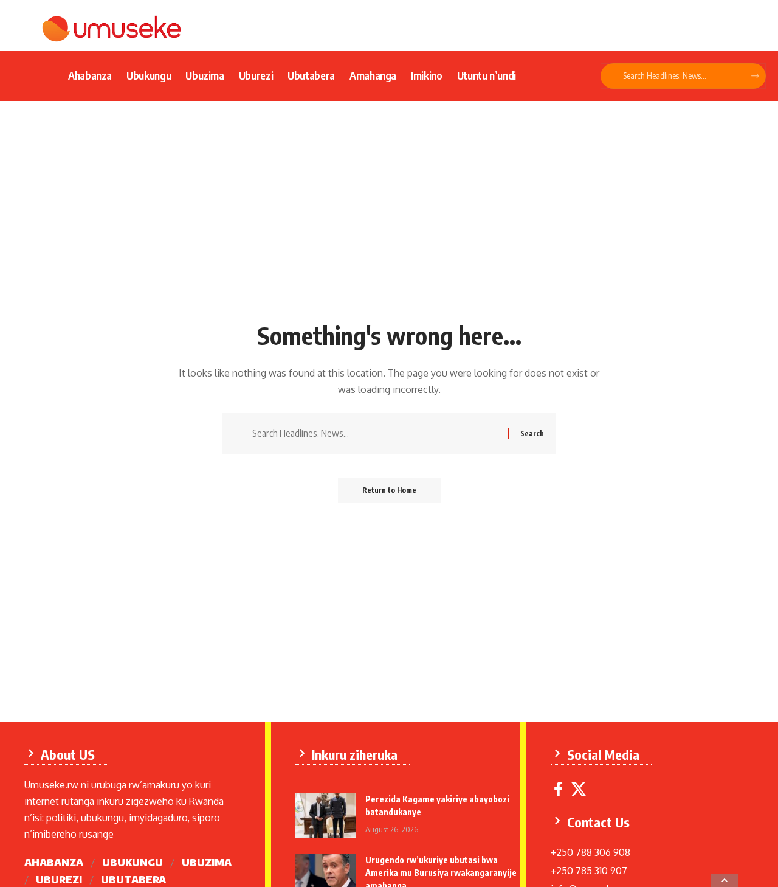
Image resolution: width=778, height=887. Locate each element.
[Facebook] (558, 789)
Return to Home (389, 490)
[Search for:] (375, 433)
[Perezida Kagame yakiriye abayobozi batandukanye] (325, 815)
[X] (578, 789)
